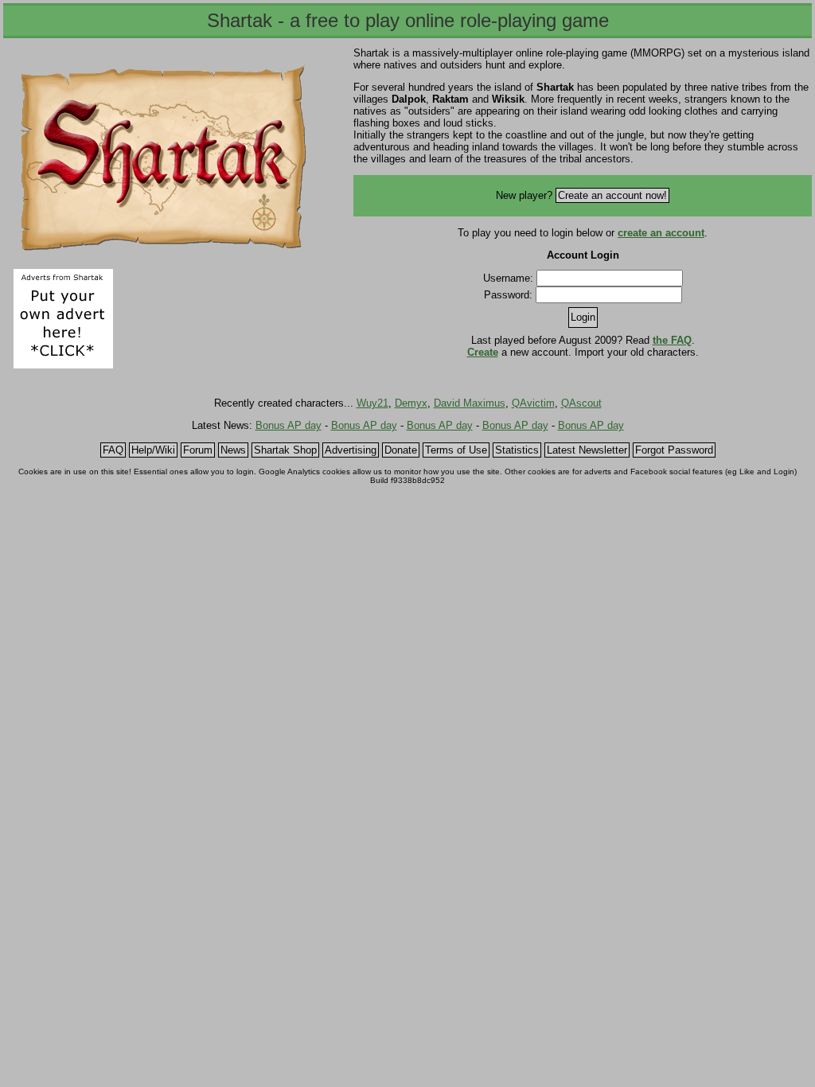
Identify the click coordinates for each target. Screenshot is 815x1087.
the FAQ (672, 340)
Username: (508, 278)
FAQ (113, 450)
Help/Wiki (153, 450)
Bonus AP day (288, 425)
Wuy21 (372, 403)
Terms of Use (456, 450)
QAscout (581, 403)
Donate (400, 450)
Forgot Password (674, 450)
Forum (198, 450)
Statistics (517, 450)
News (233, 450)
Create (482, 352)
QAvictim (533, 403)
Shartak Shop (285, 450)
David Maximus (469, 403)
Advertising (350, 450)
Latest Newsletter (587, 450)
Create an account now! (612, 195)
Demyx (411, 403)
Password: (508, 295)
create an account (661, 233)
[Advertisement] (170, 318)
